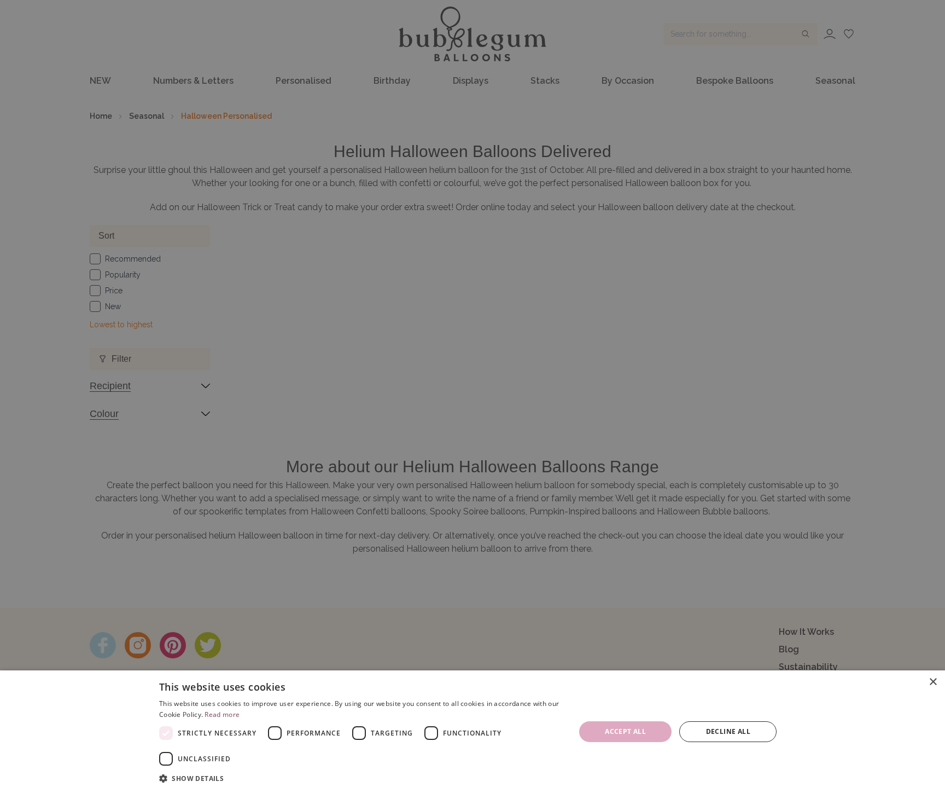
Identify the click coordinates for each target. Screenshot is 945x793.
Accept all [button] (625, 731)
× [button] (933, 682)
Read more (222, 714)
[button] (361, 778)
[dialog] (472, 731)
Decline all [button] (728, 731)
